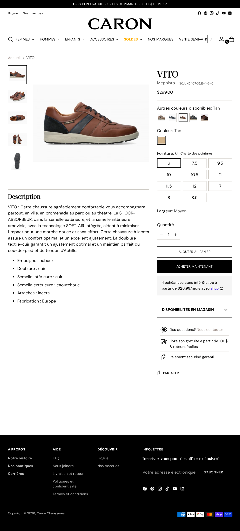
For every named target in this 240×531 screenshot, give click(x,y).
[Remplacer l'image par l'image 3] (17, 117)
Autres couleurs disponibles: (188, 108)
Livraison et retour (68, 473)
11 (220, 174)
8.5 (194, 197)
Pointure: (167, 153)
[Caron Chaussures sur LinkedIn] (230, 13)
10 (169, 174)
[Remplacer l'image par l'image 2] (17, 96)
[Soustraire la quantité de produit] (175, 235)
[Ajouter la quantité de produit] (161, 235)
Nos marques (108, 466)
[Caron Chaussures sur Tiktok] (218, 13)
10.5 (194, 174)
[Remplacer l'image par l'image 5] (17, 160)
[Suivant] (211, 39)
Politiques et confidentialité (65, 484)
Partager (171, 373)
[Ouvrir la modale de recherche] (10, 39)
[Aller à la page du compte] (219, 39)
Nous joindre (63, 466)
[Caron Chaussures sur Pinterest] (205, 13)
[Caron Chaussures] (120, 24)
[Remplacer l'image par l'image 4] (17, 139)
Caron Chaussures (51, 513)
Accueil (14, 57)
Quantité (165, 224)
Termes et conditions (70, 494)
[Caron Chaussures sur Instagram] (212, 13)
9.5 (220, 163)
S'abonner (213, 472)
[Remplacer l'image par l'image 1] (17, 74)
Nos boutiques (20, 466)
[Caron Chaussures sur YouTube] (224, 13)
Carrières (16, 473)
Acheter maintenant (194, 266)
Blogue (103, 458)
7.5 (194, 163)
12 (194, 186)
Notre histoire (20, 458)
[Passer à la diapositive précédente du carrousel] (217, 409)
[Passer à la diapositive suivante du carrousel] (228, 409)
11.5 (169, 186)
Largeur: (172, 211)
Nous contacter (210, 329)
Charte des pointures (196, 153)
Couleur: (169, 130)
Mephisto (166, 82)
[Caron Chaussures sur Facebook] (199, 13)
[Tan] (161, 140)
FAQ (56, 458)
